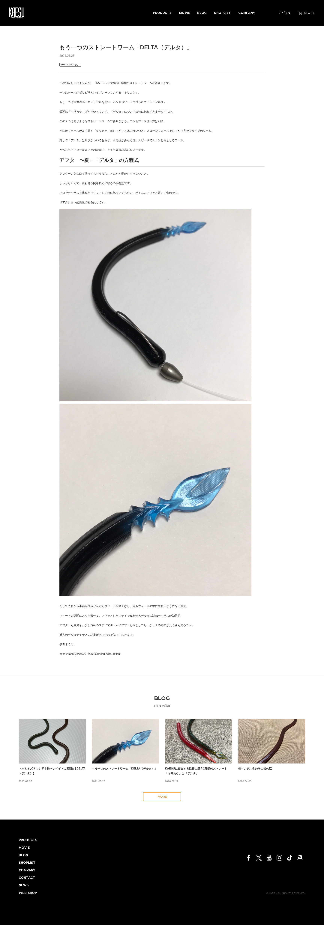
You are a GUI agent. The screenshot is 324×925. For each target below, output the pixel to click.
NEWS (24, 885)
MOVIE (184, 13)
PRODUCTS (162, 13)
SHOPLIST (222, 13)
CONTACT (27, 877)
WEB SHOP (28, 892)
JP (281, 13)
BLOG (202, 13)
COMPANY (246, 13)
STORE (309, 13)
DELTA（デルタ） (70, 64)
